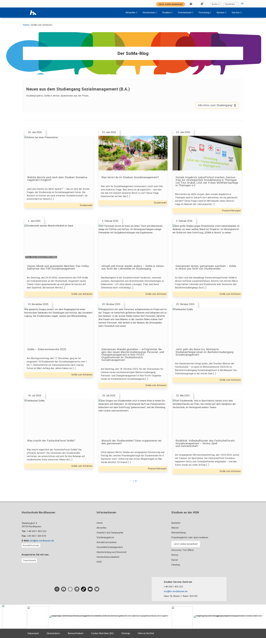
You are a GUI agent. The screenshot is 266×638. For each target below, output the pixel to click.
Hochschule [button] (149, 12)
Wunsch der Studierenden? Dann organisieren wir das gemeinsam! (131, 442)
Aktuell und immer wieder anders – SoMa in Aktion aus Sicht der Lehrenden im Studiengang (132, 267)
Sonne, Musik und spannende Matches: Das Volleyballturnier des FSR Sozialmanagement (58, 267)
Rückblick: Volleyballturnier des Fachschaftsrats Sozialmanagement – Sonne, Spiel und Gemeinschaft (205, 443)
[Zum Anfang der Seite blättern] (258, 629)
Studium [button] (166, 12)
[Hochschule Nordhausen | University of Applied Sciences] (33, 12)
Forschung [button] (204, 12)
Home (26, 25)
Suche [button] (215, 4)
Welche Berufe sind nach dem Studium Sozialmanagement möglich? (57, 179)
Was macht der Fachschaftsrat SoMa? (51, 440)
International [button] (184, 12)
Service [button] (236, 12)
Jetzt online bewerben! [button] (170, 4)
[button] (136, 481)
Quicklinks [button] (230, 4)
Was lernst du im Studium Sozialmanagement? (130, 177)
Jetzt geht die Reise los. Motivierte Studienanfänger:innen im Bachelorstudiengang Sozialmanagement (204, 352)
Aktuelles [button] (130, 12)
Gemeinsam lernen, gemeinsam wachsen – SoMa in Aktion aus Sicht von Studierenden (206, 267)
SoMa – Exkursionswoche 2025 (46, 349)
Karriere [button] (221, 12)
